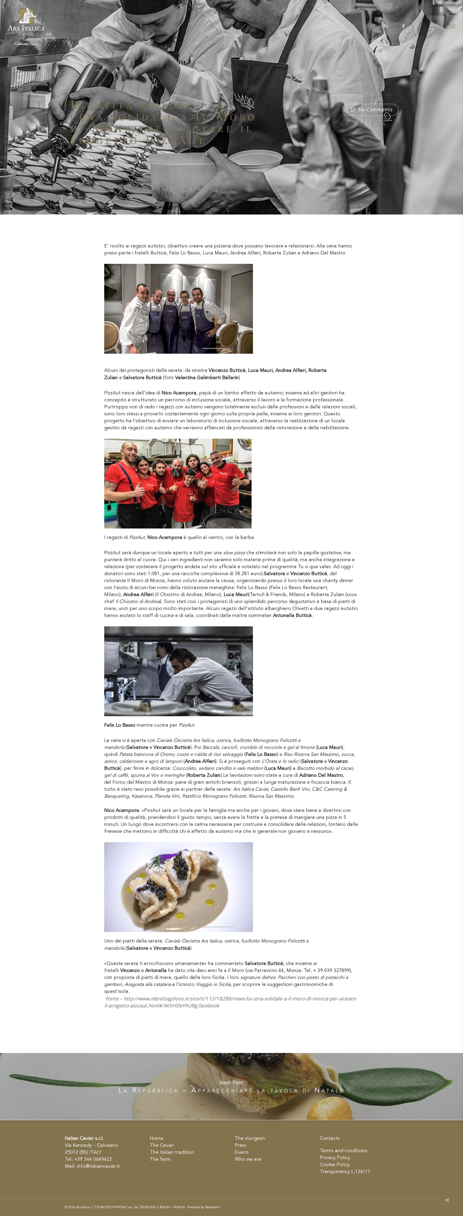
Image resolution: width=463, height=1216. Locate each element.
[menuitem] (373, 26)
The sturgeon (250, 1138)
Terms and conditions (343, 1150)
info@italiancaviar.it (98, 1166)
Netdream (212, 1207)
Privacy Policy (335, 1157)
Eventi (241, 1152)
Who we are (248, 1159)
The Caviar (162, 1145)
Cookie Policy (335, 1164)
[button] (452, 26)
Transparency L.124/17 (345, 1171)
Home (156, 1138)
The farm (160, 1159)
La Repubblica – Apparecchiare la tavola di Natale (231, 1086)
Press (241, 1145)
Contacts (330, 1138)
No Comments (375, 109)
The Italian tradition (172, 1152)
